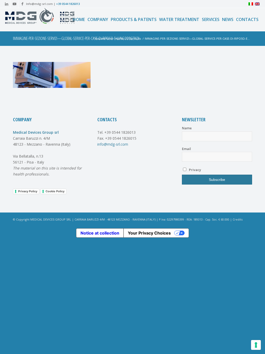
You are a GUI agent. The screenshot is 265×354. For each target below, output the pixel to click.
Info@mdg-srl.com (39, 4)
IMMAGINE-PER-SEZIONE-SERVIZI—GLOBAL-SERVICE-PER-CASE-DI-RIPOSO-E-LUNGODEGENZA (76, 38)
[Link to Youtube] (14, 4)
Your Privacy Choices (149, 233)
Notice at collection (99, 233)
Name (187, 128)
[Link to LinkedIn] (6, 4)
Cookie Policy (55, 191)
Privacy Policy (27, 191)
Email (186, 148)
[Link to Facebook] (22, 4)
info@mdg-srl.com (112, 144)
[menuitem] (78, 19)
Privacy (194, 169)
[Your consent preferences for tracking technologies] (256, 345)
